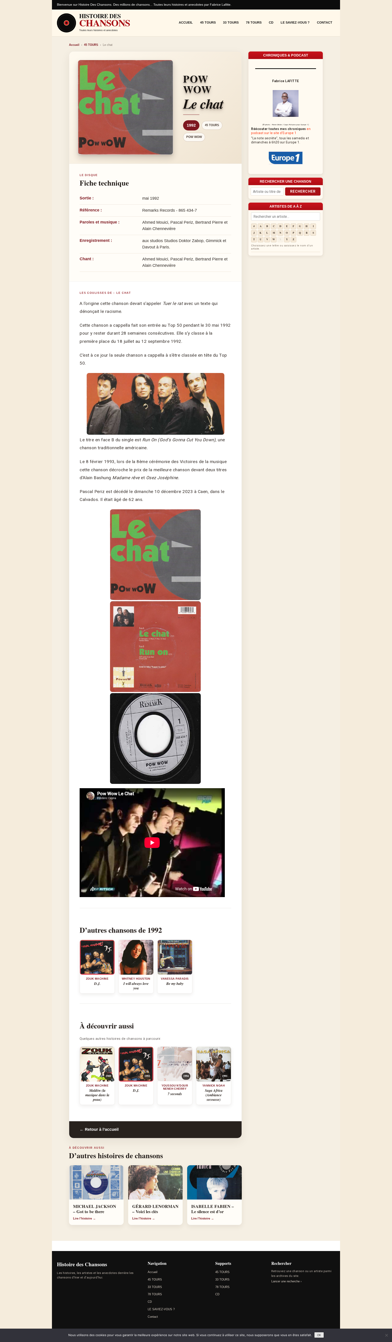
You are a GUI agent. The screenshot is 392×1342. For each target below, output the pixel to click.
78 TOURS (254, 22)
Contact (324, 22)
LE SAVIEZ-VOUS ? (295, 22)
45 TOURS (208, 22)
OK (319, 1335)
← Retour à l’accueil (99, 1129)
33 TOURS (231, 22)
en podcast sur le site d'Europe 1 (281, 131)
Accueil (186, 22)
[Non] (386, 1335)
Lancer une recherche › (286, 1281)
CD (271, 22)
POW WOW (194, 137)
